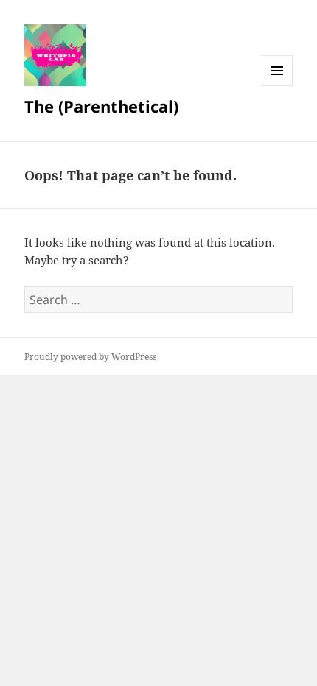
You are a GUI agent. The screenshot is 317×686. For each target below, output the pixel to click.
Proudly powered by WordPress (90, 356)
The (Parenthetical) (101, 106)
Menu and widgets (277, 85)
